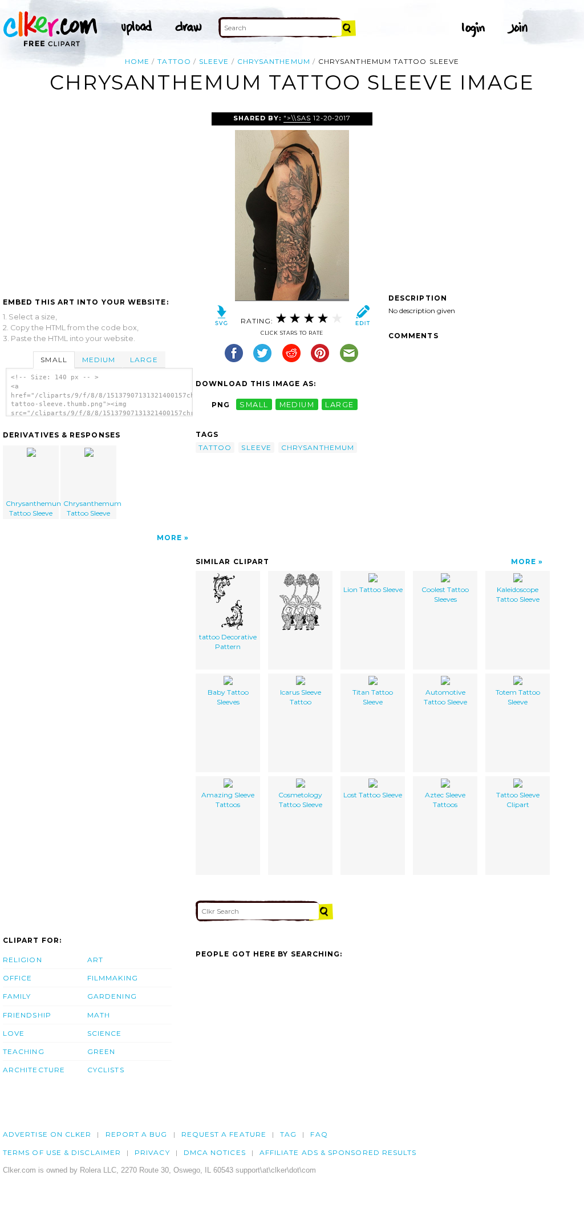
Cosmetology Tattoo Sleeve (300, 800)
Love (14, 1033)
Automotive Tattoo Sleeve (445, 697)
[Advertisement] (98, 198)
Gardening (112, 996)
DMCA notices (215, 1152)
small (254, 404)
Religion (22, 959)
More (169, 537)
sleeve (214, 61)
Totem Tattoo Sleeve (518, 697)
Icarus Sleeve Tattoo (300, 697)
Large (143, 359)
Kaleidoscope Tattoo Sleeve (518, 594)
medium (297, 404)
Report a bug (137, 1134)
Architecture (34, 1069)
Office (17, 978)
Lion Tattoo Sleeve (373, 589)
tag (288, 1134)
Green (101, 1051)
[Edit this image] (362, 318)
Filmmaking (112, 978)
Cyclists (105, 1069)
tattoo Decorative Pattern (228, 642)
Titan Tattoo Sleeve (372, 697)
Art (95, 959)
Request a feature (223, 1134)
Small (53, 359)
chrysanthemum (273, 61)
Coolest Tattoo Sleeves (445, 594)
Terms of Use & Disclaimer (62, 1152)
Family (17, 996)
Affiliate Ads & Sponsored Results (338, 1152)
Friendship (27, 1015)
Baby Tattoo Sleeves (228, 697)
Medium (98, 359)
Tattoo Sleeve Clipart (518, 800)
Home (137, 61)
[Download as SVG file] (221, 318)
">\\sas (297, 118)
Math (98, 1015)
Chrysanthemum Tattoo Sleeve (32, 508)
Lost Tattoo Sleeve (372, 795)
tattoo (173, 61)
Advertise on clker (47, 1134)
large (339, 404)
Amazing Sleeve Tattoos (227, 800)
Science (104, 1033)
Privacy (152, 1152)
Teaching (23, 1051)
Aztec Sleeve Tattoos (445, 800)
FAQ (318, 1134)
